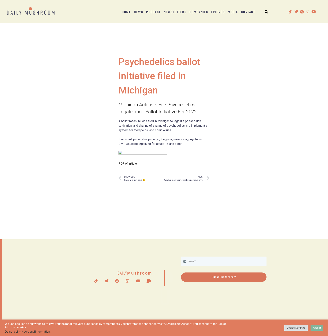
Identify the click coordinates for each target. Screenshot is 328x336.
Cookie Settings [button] (296, 327)
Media (233, 11)
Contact (248, 11)
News (138, 11)
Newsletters (175, 11)
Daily (134, 273)
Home (126, 11)
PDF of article (127, 163)
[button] (266, 12)
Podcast (153, 11)
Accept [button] (317, 327)
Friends (218, 11)
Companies (198, 11)
